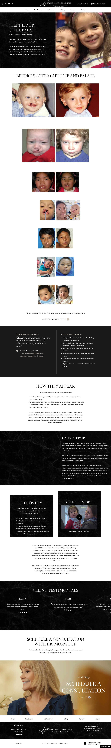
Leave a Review (18, 731)
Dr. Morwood (29, 719)
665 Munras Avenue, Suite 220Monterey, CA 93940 (93, 729)
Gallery (65, 719)
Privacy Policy (18, 743)
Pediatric (17, 35)
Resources (82, 719)
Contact (97, 719)
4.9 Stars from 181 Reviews (18, 729)
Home (11, 35)
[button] (55, 319)
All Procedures (48, 719)
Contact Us (105, 746)
